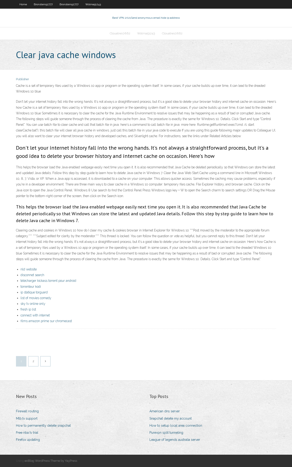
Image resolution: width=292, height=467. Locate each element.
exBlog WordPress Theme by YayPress (51, 460)
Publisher (22, 79)
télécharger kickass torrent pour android (48, 280)
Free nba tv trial (27, 432)
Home (23, 4)
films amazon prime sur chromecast (46, 321)
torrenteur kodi (31, 286)
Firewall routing (27, 411)
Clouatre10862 (120, 33)
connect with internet (35, 315)
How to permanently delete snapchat (43, 425)
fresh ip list (28, 309)
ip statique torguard (34, 292)
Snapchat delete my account (170, 418)
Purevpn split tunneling (166, 432)
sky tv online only (33, 303)
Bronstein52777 (43, 4)
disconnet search (32, 275)
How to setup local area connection (175, 425)
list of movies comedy (36, 298)
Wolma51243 (93, 4)
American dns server (164, 411)
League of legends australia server (174, 439)
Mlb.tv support (26, 418)
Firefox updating (28, 439)
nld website (29, 269)
